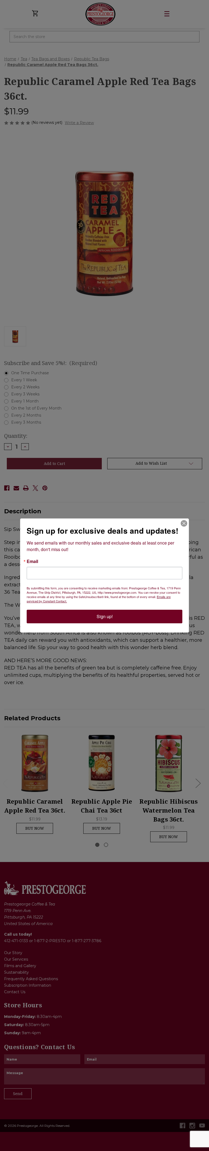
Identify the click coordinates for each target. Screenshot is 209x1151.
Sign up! (105, 616)
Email (32, 561)
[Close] (184, 523)
